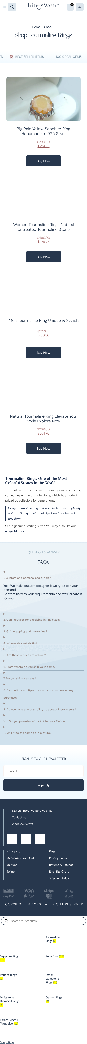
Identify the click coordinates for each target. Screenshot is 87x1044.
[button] (4, 7)
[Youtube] (40, 839)
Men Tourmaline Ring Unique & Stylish (44, 320)
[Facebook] (12, 839)
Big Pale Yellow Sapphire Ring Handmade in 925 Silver (43, 131)
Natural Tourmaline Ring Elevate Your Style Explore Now (43, 419)
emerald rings (15, 531)
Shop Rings (7, 1042)
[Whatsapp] (26, 839)
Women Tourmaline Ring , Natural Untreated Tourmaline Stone (43, 227)
